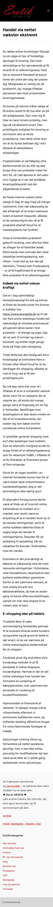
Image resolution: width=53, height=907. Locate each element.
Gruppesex (8, 870)
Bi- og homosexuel (13, 857)
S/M (5, 875)
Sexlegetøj (8, 879)
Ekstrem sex (9, 866)
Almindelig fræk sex (13, 847)
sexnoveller (13, 786)
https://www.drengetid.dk (19, 314)
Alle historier (9, 843)
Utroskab (8, 888)
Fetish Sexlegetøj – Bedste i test (22, 823)
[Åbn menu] (48, 10)
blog (5, 861)
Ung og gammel (11, 884)
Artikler (7, 815)
